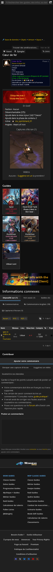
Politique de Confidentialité (26, 549)
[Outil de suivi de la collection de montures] (26, 279)
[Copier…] (40, 318)
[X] (20, 559)
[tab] (10, 298)
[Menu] (2, 2)
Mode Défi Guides (35, 514)
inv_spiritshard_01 (23, 121)
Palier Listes (8, 509)
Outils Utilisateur (34, 535)
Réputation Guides (35, 501)
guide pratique (40, 396)
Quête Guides (33, 497)
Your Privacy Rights (41, 539)
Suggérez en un (25, 175)
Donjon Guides (33, 488)
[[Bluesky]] (24, 559)
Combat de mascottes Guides (39, 505)
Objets (23, 39)
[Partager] (50, 2)
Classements (33, 522)
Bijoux (38, 39)
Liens (47, 51)
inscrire (44, 449)
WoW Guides (9, 476)
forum (32, 405)
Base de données (12, 39)
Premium (35, 544)
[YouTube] (33, 559)
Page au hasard (21, 544)
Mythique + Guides (11, 492)
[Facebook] (29, 559)
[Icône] (6, 63)
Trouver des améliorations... (25, 47)
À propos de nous (11, 539)
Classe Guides (9, 480)
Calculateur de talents (13, 505)
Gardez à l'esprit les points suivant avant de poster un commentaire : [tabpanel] (26, 415)
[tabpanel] (26, 332)
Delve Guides (9, 484)
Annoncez (25, 539)
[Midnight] (7, 514)
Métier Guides (9, 497)
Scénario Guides (34, 509)
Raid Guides (8, 501)
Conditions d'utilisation (26, 554)
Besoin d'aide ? (17, 535)
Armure (31, 39)
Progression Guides (11, 488)
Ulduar (22, 335)
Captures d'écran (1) (26, 129)
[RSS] (37, 559)
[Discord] (16, 559)
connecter (32, 449)
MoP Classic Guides (36, 476)
